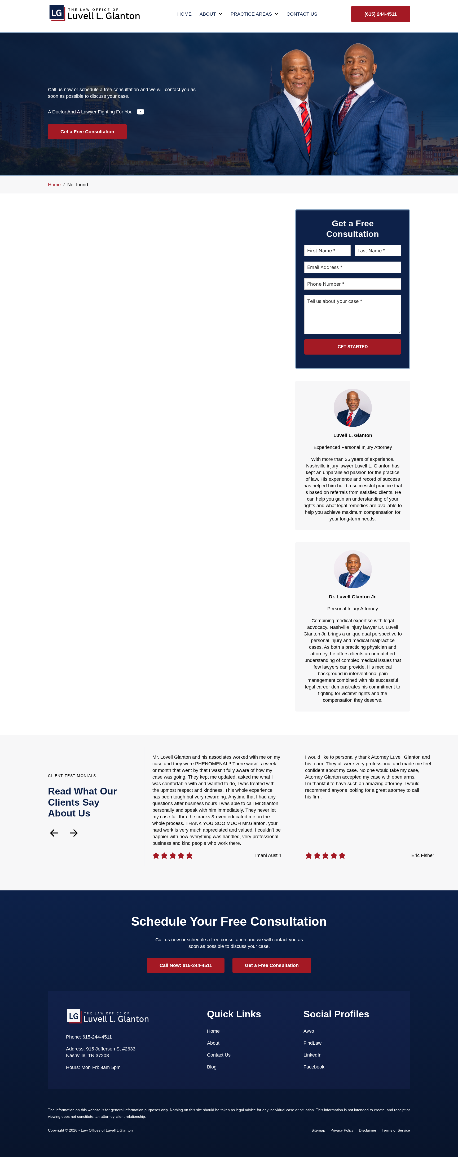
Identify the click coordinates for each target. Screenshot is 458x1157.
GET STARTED (353, 347)
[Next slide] (74, 833)
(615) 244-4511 (380, 14)
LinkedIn (312, 1055)
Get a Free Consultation (87, 131)
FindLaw (312, 1043)
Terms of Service (396, 1130)
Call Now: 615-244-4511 (186, 965)
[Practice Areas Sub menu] (276, 14)
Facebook (313, 1067)
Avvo (308, 1031)
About (208, 14)
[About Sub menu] (220, 14)
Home (184, 14)
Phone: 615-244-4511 (89, 1037)
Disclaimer (367, 1130)
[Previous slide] (54, 833)
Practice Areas (251, 14)
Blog (212, 1067)
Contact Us (302, 14)
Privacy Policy (342, 1130)
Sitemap (318, 1130)
